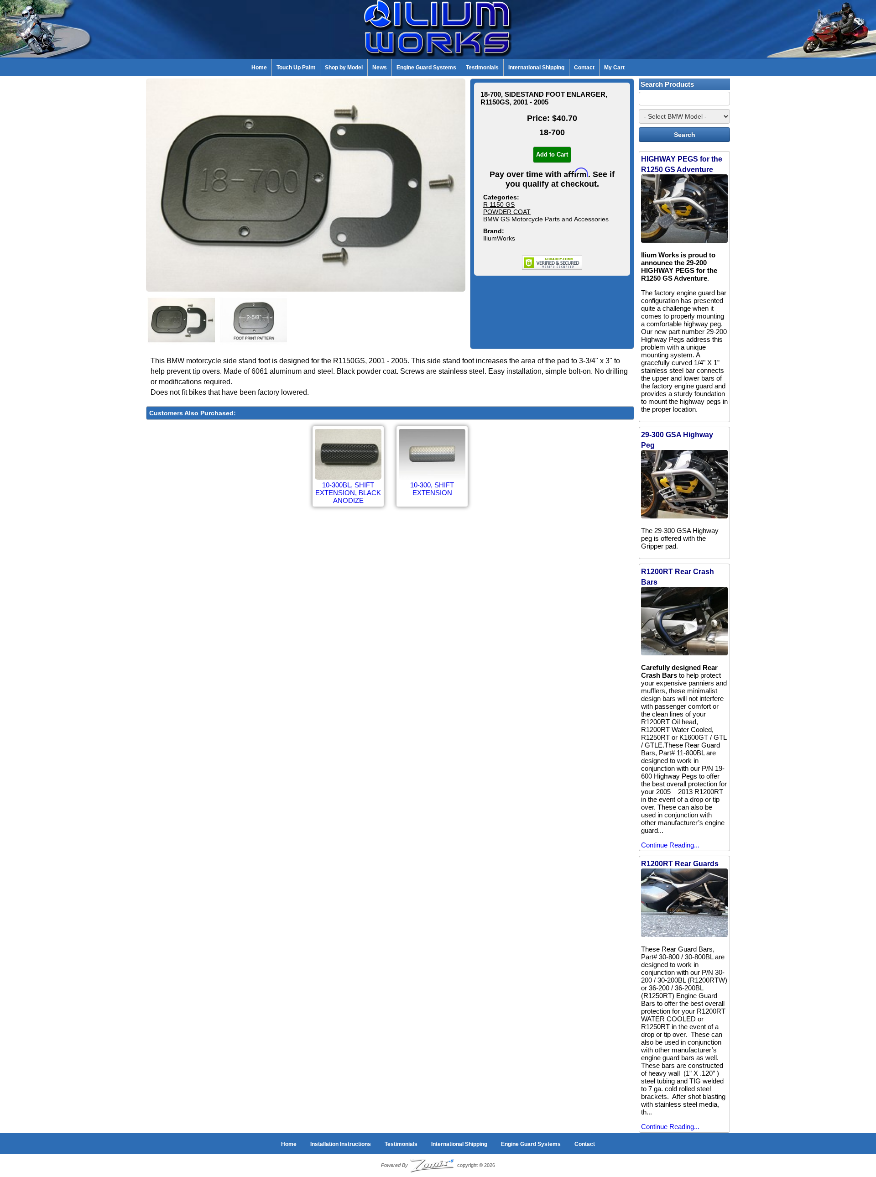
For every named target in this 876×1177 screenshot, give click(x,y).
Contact (584, 67)
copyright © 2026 (438, 1165)
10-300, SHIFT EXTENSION (432, 489)
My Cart (614, 67)
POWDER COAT (507, 211)
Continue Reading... (670, 845)
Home (259, 67)
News (379, 67)
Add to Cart (552, 154)
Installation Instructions (340, 1144)
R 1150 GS (499, 204)
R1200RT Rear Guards (680, 864)
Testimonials (482, 67)
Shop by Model (344, 67)
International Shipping (536, 67)
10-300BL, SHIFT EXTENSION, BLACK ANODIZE (348, 492)
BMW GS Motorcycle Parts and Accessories (546, 219)
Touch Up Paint (295, 67)
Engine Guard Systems (426, 67)
